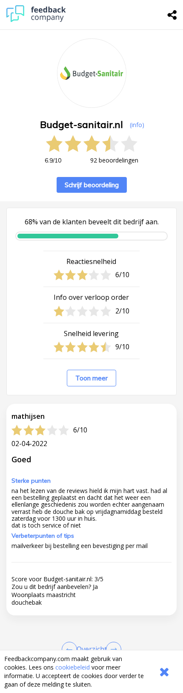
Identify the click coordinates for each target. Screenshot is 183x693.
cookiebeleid (72, 667)
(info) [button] (137, 125)
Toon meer (91, 378)
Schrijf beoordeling (92, 185)
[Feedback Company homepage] (36, 19)
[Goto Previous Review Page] (71, 649)
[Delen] (172, 15)
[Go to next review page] (112, 649)
